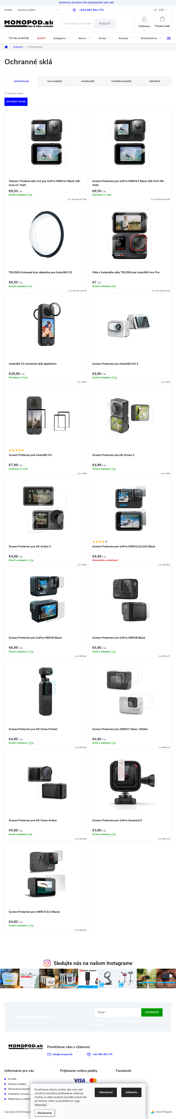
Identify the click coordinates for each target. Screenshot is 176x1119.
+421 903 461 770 (102, 1054)
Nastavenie (45, 1113)
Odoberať (152, 1012)
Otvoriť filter (16, 101)
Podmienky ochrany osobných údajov (28, 1094)
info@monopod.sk (63, 1054)
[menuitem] (18, 38)
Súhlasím (131, 1092)
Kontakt (8, 10)
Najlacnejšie (54, 81)
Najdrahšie (87, 81)
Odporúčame (21, 81)
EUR (161, 10)
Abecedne (154, 81)
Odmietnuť (106, 1092)
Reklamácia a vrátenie (19, 1099)
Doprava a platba (26, 10)
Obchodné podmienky (19, 1089)
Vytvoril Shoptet (164, 1111)
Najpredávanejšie (121, 81)
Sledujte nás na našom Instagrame (93, 963)
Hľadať (104, 23)
